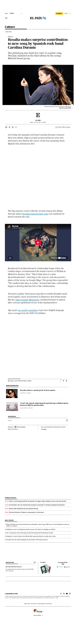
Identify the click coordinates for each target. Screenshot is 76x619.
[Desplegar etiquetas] (67, 420)
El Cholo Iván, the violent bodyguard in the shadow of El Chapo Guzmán (27, 539)
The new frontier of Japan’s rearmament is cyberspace (26, 512)
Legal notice (27, 603)
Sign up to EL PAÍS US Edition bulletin (21, 381)
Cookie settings (41, 603)
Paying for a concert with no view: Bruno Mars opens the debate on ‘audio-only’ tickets (31, 536)
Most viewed (9, 520)
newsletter (10, 562)
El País (38, 120)
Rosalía (10, 420)
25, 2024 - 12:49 (40, 122)
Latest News (8, 31)
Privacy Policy (34, 603)
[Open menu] (6, 18)
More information (13, 429)
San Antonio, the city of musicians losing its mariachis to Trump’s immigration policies (37, 505)
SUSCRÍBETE (59, 13)
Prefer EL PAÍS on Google (64, 127)
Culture (10, 26)
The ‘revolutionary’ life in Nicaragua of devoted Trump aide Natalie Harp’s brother (29, 533)
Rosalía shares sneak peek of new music (37, 390)
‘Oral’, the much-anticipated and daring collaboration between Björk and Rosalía (44, 404)
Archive (43, 562)
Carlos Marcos (24, 408)
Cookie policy (49, 603)
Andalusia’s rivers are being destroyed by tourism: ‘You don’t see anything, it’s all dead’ (30, 529)
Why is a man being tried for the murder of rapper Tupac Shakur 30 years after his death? (37, 501)
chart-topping (27, 299)
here (45, 429)
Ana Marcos (23, 393)
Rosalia (10, 36)
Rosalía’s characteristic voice (35, 214)
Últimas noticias (10, 497)
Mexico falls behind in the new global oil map (23, 508)
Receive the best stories (14, 566)
